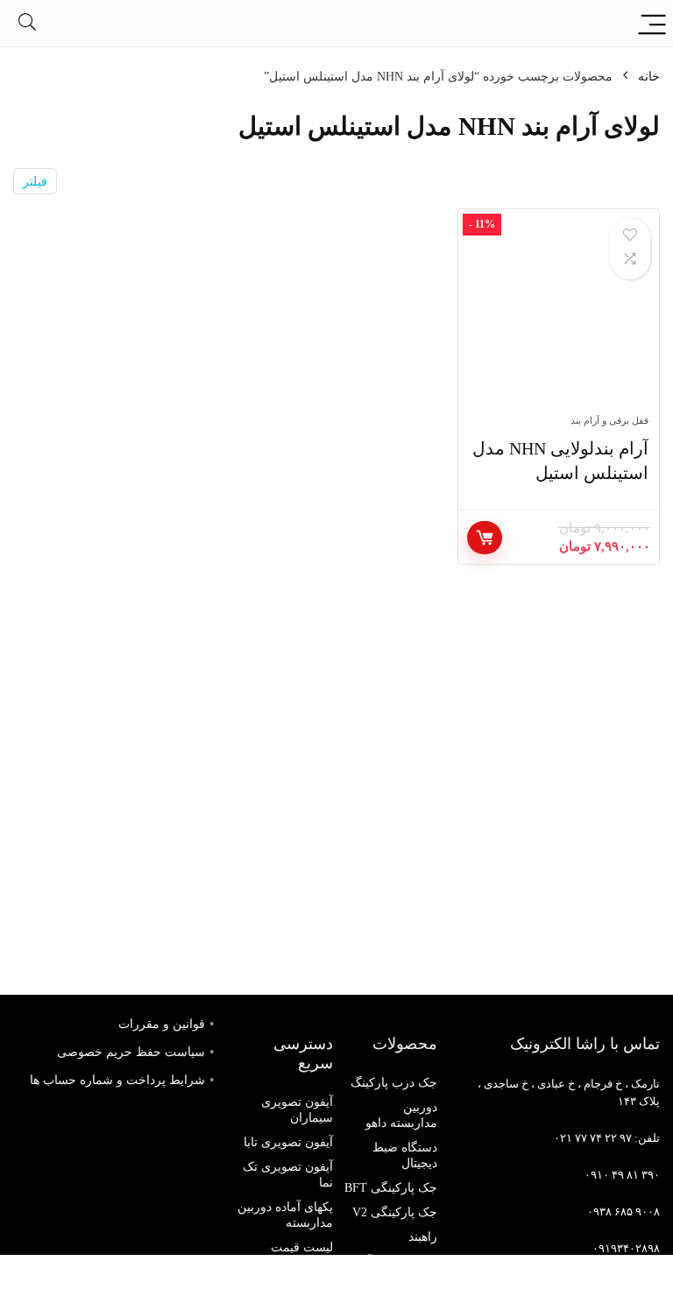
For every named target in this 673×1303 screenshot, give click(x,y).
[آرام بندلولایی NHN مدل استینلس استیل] (558, 320)
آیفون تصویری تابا (288, 1142)
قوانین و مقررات (161, 1024)
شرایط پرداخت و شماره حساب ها (117, 1080)
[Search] (27, 23)
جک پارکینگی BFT (390, 1187)
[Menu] (652, 23)
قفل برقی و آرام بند (609, 420)
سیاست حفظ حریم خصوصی (131, 1052)
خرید (484, 537)
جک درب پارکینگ (394, 1082)
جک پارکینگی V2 (394, 1212)
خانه (649, 76)
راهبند (422, 1236)
